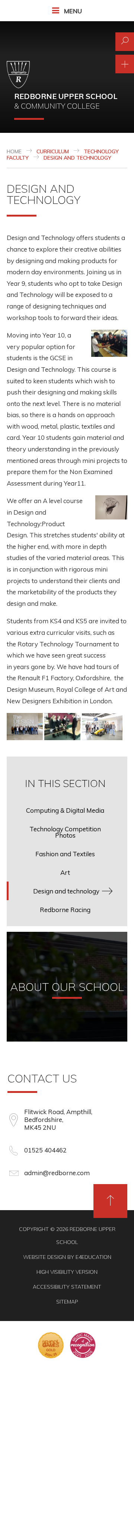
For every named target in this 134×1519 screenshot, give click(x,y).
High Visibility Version (67, 1272)
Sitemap (67, 1301)
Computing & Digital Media (65, 810)
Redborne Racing (65, 910)
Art (65, 872)
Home (14, 151)
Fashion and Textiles (65, 854)
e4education (93, 1257)
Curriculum (52, 151)
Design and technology (77, 157)
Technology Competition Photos (65, 832)
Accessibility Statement (67, 1286)
